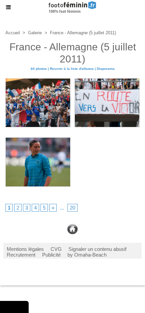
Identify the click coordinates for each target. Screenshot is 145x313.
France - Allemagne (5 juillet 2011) (83, 32)
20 (72, 208)
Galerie (35, 32)
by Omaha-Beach (87, 255)
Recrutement (21, 255)
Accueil (12, 32)
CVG (56, 249)
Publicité (51, 255)
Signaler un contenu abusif (97, 249)
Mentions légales (25, 249)
